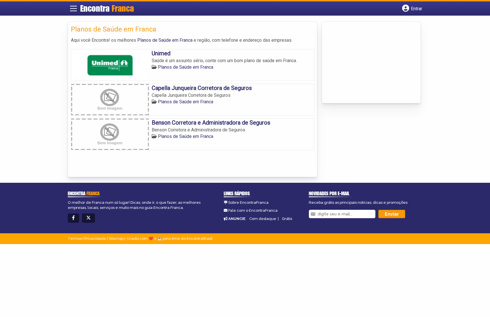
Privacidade (95, 238)
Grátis (287, 219)
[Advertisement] (367, 62)
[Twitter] (88, 218)
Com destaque (262, 219)
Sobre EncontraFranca (248, 202)
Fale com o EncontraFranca (253, 210)
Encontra (107, 8)
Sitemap (116, 238)
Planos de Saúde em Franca (165, 40)
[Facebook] (73, 218)
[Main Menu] (73, 8)
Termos (75, 238)
